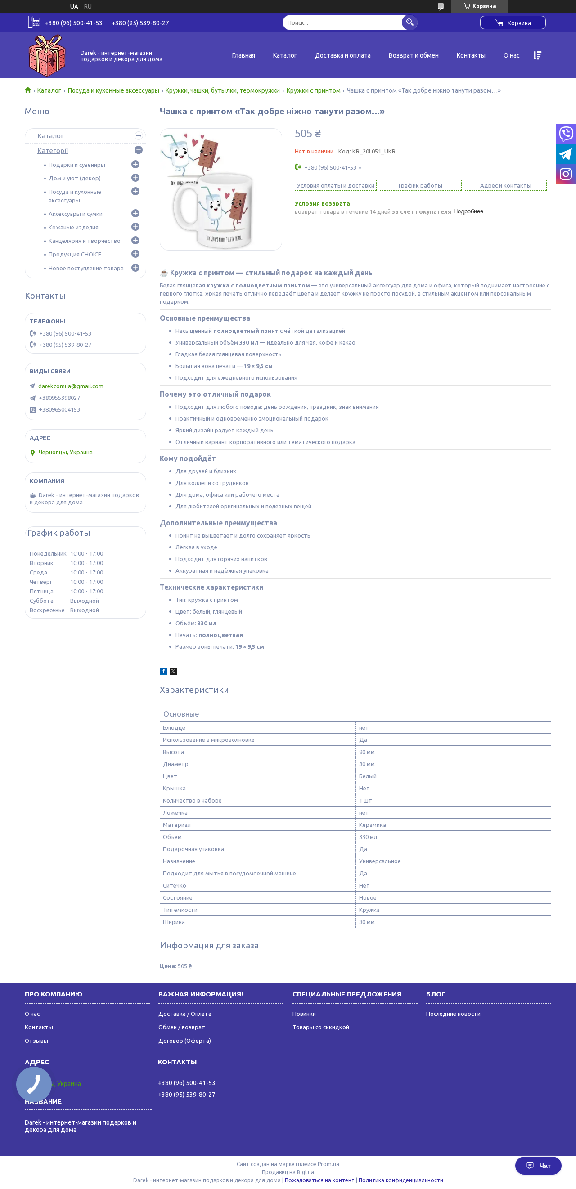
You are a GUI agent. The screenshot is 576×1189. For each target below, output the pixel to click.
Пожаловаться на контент (320, 1180)
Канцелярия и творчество (85, 241)
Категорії (52, 150)
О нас (512, 55)
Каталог (285, 55)
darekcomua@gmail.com (71, 386)
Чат (545, 1165)
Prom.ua (328, 1164)
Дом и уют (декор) (75, 178)
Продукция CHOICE (75, 254)
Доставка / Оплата (185, 1013)
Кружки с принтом (314, 90)
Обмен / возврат (181, 1027)
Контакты (471, 55)
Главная (243, 55)
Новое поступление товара (86, 268)
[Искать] (410, 22)
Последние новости (453, 1013)
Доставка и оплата (343, 55)
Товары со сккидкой (320, 1027)
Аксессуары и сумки (76, 214)
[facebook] (163, 672)
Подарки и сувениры (77, 165)
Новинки (304, 1013)
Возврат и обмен (414, 55)
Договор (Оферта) (184, 1040)
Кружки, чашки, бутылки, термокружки (223, 90)
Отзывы (36, 1040)
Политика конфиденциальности (401, 1180)
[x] (173, 672)
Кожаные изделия (74, 227)
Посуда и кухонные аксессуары (113, 90)
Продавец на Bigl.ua (288, 1172)
